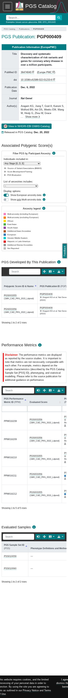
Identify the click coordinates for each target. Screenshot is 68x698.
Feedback (64, 251)
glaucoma (33, 22)
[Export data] (60, 271)
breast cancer (21, 22)
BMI (40, 22)
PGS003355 (10, 295)
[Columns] (51, 271)
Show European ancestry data (25, 195)
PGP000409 (46, 294)
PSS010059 (10, 556)
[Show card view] (38, 390)
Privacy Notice (31, 690)
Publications (24, 29)
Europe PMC (45, 72)
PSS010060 (10, 568)
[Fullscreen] (44, 271)
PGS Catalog (9, 29)
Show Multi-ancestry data (25, 199)
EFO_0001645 (49, 22)
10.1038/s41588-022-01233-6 (36, 79)
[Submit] (59, 17)
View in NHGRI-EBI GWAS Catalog (29, 126)
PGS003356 (10, 309)
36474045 (26, 72)
